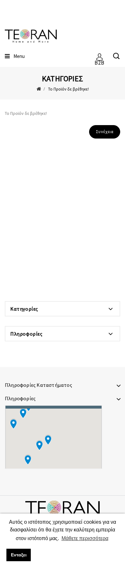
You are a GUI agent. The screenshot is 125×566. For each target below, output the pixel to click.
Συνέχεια (104, 131)
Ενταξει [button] (19, 554)
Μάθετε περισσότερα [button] (85, 538)
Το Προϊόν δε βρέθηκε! (68, 89)
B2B (99, 60)
